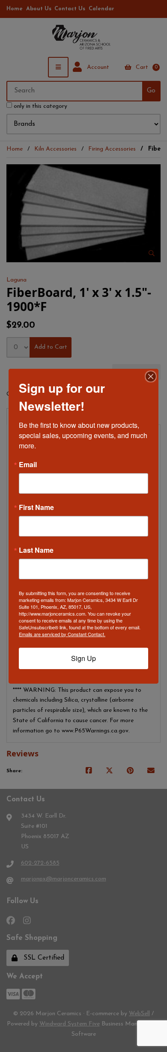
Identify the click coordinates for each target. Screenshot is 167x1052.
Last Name (36, 550)
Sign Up (83, 658)
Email (28, 464)
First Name (36, 507)
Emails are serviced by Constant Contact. (62, 634)
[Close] (151, 376)
